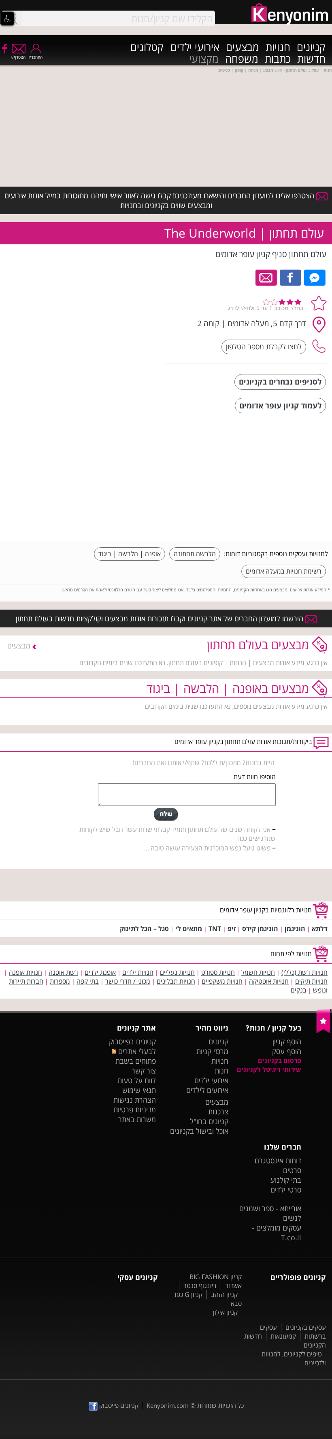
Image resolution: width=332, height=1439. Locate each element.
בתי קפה (88, 981)
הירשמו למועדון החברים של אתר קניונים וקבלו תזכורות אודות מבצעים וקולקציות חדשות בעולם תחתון (160, 618)
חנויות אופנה (25, 972)
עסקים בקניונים (305, 1327)
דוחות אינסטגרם (278, 1160)
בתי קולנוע (285, 1180)
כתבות (278, 59)
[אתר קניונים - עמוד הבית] (324, 1031)
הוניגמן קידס (260, 928)
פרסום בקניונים (279, 1060)
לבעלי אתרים (136, 1051)
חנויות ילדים (137, 972)
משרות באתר (137, 1119)
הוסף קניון (286, 1041)
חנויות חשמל (258, 972)
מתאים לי (188, 928)
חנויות (278, 47)
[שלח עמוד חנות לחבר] (266, 277)
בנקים (298, 990)
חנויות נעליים (177, 972)
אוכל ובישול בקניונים (199, 1131)
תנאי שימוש (139, 1090)
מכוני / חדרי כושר (127, 981)
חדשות (311, 59)
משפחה (241, 59)
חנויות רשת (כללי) (304, 972)
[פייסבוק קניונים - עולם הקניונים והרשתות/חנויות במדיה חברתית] (4, 48)
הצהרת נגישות (134, 1100)
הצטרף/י (18, 57)
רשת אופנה (63, 972)
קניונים (311, 47)
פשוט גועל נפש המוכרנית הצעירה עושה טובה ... (207, 848)
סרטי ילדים (285, 1190)
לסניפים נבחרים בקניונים (280, 381)
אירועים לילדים (207, 1090)
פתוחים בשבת (135, 1061)
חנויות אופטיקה (269, 981)
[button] (7, 19)
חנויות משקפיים (222, 981)
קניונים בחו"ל (209, 1121)
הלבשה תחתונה (195, 553)
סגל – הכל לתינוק (144, 928)
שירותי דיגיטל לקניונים (269, 1069)
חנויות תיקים (311, 981)
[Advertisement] (267, 478)
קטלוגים (147, 47)
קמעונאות (283, 1336)
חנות (221, 1071)
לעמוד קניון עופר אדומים (280, 405)
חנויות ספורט (218, 972)
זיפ (232, 928)
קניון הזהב (224, 1294)
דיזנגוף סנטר (200, 1285)
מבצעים (242, 47)
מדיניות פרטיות (134, 1109)
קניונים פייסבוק (118, 1405)
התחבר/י (36, 57)
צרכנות (218, 1111)
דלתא (320, 928)
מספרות (60, 981)
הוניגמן (295, 928)
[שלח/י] (166, 814)
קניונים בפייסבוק (132, 1041)
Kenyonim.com (168, 1405)
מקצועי (204, 59)
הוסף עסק (286, 1051)
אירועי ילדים (194, 47)
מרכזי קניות (212, 1051)
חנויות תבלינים (176, 981)
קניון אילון (225, 1312)
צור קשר (144, 1071)
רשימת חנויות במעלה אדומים (283, 571)
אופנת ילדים (100, 972)
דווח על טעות (136, 1080)
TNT (215, 928)
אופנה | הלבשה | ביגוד (129, 553)
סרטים (292, 1170)
